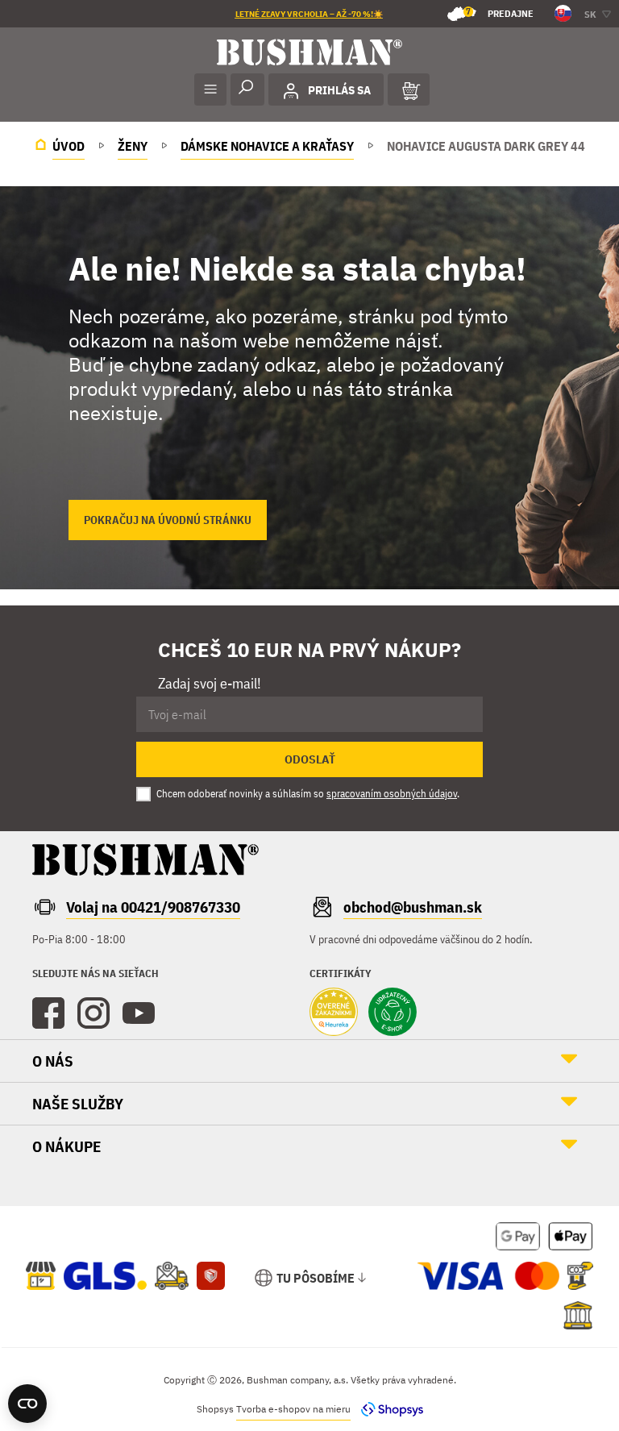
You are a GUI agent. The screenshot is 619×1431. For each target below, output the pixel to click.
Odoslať (310, 759)
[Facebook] (48, 1013)
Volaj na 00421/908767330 (153, 907)
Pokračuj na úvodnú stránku (167, 520)
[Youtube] (139, 1013)
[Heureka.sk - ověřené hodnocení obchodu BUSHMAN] (334, 1013)
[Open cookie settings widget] (27, 1403)
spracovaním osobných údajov (391, 794)
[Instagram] (93, 1013)
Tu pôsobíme (315, 1278)
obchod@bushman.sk (412, 907)
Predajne (500, 12)
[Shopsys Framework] (388, 1409)
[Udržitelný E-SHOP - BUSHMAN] (392, 1013)
